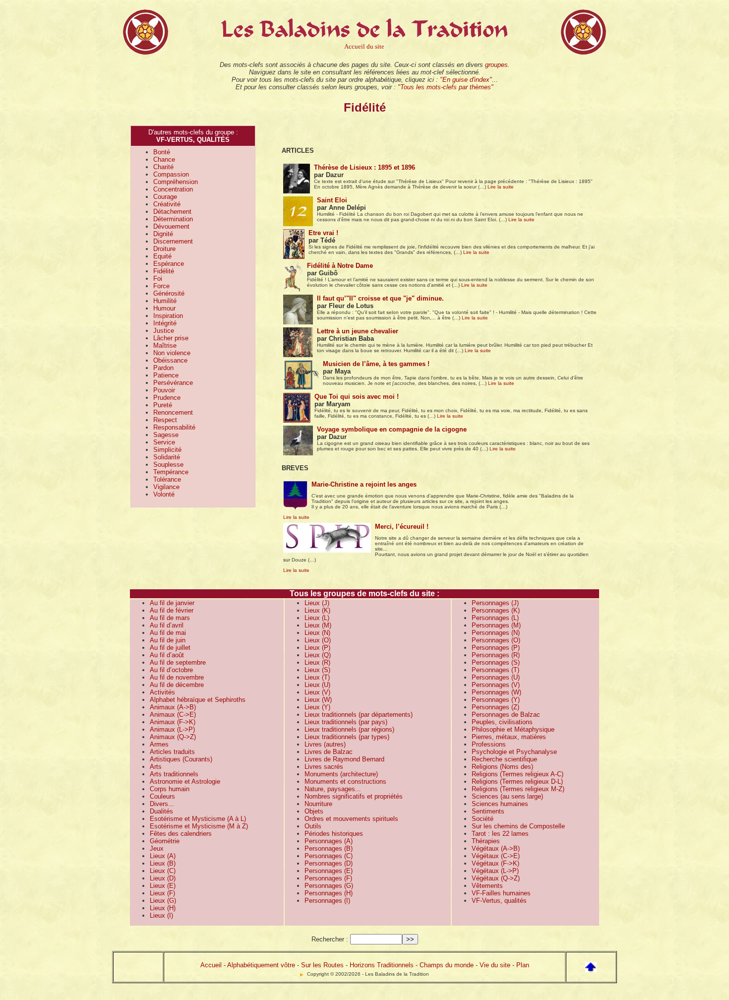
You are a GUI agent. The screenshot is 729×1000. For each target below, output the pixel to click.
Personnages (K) (496, 610)
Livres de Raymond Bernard (344, 759)
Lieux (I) (161, 915)
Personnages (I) (327, 900)
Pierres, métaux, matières (509, 737)
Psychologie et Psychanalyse (514, 751)
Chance (164, 159)
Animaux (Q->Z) (173, 737)
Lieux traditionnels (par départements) (358, 714)
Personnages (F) (328, 878)
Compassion (171, 174)
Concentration (173, 189)
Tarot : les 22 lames (500, 833)
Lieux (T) (317, 677)
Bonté (161, 152)
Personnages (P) (496, 647)
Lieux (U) (317, 684)
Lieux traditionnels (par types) (346, 737)
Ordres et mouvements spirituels (351, 818)
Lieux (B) (163, 863)
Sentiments (488, 811)
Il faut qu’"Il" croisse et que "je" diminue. (380, 298)
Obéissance (170, 360)
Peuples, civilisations (502, 722)
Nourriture (318, 804)
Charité (163, 167)
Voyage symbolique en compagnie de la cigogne (392, 429)
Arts (156, 766)
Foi (157, 278)
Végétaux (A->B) (496, 848)
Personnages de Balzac (506, 714)
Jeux (157, 848)
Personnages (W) (496, 692)
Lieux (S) (317, 670)
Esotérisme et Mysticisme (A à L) (198, 818)
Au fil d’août (167, 655)
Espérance (168, 263)
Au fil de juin (167, 640)
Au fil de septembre (178, 662)
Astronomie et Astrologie (185, 781)
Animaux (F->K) (172, 722)
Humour (164, 308)
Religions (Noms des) (502, 766)
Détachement (172, 211)
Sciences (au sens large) (507, 796)
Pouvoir (164, 390)
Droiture (164, 248)
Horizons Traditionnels (382, 965)
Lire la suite (500, 186)
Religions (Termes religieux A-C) (517, 774)
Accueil (211, 965)
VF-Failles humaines (501, 893)
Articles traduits (172, 751)
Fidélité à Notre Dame (340, 265)
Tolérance (167, 479)
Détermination (173, 219)
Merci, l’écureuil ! (401, 526)
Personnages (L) (495, 618)
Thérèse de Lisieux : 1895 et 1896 (364, 167)
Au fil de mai (168, 632)
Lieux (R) (317, 662)
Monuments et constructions (345, 781)
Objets (313, 811)
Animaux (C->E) (173, 714)
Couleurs (162, 796)
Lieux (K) (317, 610)
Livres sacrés (323, 766)
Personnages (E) (328, 871)
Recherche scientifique (504, 759)
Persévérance (173, 382)
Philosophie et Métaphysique (513, 729)
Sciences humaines (500, 804)
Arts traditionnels (174, 774)
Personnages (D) (328, 863)
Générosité (168, 293)
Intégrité (165, 323)
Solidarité (166, 457)
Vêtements (487, 885)
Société (482, 818)
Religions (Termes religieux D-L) (517, 781)
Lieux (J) (316, 603)
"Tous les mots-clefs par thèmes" (445, 87)
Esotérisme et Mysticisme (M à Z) (199, 826)
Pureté (162, 405)
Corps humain (169, 789)
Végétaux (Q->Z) (496, 878)
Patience (166, 375)
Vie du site (495, 965)
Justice (163, 330)
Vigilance (166, 487)
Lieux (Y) (317, 707)
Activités (162, 692)
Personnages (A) (328, 841)
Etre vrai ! (323, 233)
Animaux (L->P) (172, 729)
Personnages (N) (496, 632)
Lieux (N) (317, 632)
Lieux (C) (163, 871)
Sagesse (166, 434)
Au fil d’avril (166, 625)
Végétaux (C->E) (496, 856)
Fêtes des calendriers (181, 833)
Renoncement (173, 412)
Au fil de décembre (177, 684)
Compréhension (175, 182)
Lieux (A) (163, 856)
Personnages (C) (328, 856)
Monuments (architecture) (341, 774)
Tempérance (170, 472)
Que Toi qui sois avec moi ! (356, 396)
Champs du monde (447, 965)
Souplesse (168, 464)
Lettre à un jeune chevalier (357, 331)
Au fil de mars (170, 618)
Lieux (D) (163, 878)
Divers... (162, 804)
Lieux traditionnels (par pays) (345, 722)
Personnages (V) (496, 684)
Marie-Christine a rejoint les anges (364, 484)
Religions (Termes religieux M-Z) (518, 789)
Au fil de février (171, 610)
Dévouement (171, 226)
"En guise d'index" (466, 79)
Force (161, 286)
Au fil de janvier (172, 603)
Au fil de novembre (177, 677)
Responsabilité (174, 427)
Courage (165, 196)
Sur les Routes (322, 965)
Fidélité (163, 271)
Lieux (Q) (317, 655)
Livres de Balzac (328, 751)
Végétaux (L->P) (495, 871)
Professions (489, 744)
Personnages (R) (496, 655)
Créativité (167, 204)
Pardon (163, 368)
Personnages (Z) (495, 707)
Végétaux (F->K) (495, 863)
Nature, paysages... (332, 789)
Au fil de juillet (170, 647)
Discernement (173, 241)
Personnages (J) (495, 603)
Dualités (161, 811)
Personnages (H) (328, 893)
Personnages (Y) (496, 699)
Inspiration (168, 315)
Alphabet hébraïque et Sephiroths (197, 699)
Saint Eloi (332, 200)
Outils (312, 826)
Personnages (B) (328, 848)
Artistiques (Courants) (181, 759)
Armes (159, 744)
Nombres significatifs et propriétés (353, 796)
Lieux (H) (163, 908)
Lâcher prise (170, 338)
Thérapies (486, 841)
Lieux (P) (317, 647)
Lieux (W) (318, 699)
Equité (162, 256)
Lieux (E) (163, 885)
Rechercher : (329, 939)
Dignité (163, 234)
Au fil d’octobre (171, 670)
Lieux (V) (317, 692)
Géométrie (165, 841)
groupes (496, 64)
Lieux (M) (317, 625)
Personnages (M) (496, 625)
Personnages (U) (496, 677)
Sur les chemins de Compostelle (518, 826)
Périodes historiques (333, 833)
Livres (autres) (325, 744)
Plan (522, 965)
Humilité (165, 301)
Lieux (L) (316, 618)
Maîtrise (165, 345)
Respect (165, 420)
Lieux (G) (163, 900)
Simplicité (167, 449)
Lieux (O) (317, 640)
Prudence (167, 397)
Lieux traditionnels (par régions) (349, 729)
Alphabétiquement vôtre (261, 965)
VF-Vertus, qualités (499, 900)
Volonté (164, 494)
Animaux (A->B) (173, 707)
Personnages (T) (495, 670)
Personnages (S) (496, 662)
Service (164, 442)
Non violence (171, 353)
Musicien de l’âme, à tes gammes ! (376, 364)
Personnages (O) (496, 640)
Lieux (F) (162, 893)
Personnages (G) (328, 885)
